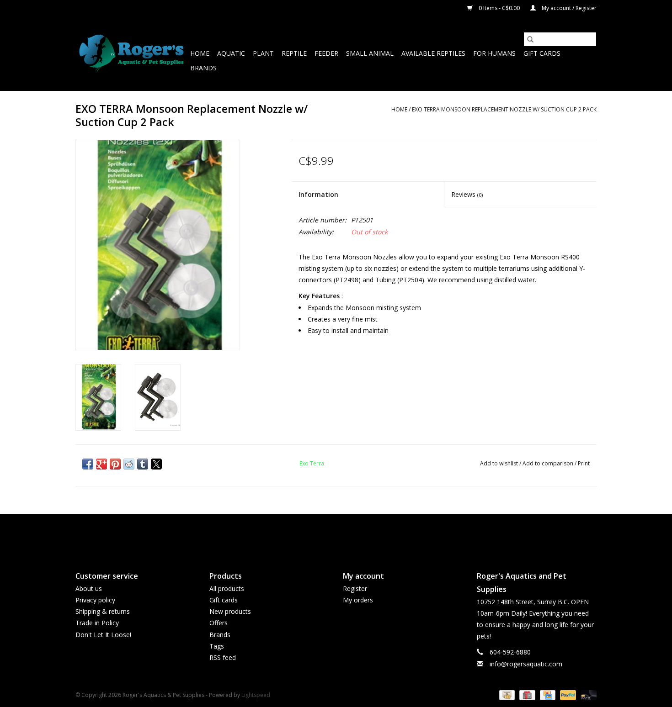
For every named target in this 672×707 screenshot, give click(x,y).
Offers (218, 622)
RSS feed (222, 657)
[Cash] (506, 694)
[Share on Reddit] (128, 464)
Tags (216, 646)
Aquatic (231, 53)
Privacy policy (95, 600)
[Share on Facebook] (87, 464)
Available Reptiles (433, 53)
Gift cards (541, 53)
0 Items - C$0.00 (499, 8)
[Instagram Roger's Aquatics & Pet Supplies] (352, 535)
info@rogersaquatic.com (526, 664)
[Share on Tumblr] (142, 464)
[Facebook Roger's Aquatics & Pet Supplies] (319, 535)
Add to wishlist (499, 463)
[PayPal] (567, 694)
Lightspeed (255, 695)
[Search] (530, 39)
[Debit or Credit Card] (587, 694)
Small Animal (370, 53)
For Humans (494, 53)
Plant (263, 53)
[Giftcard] (526, 694)
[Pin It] (115, 464)
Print (584, 463)
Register (355, 588)
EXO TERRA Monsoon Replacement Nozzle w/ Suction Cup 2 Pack (504, 109)
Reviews (467, 194)
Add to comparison (549, 463)
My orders (358, 600)
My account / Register (568, 8)
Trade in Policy (97, 622)
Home (199, 53)
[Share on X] (156, 464)
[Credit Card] (547, 694)
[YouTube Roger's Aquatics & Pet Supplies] (336, 535)
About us (88, 588)
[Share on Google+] (101, 464)
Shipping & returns (102, 611)
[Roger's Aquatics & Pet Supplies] (131, 54)
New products (230, 611)
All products (226, 588)
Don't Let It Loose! (103, 634)
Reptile (294, 53)
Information (318, 194)
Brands (203, 67)
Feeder (326, 53)
